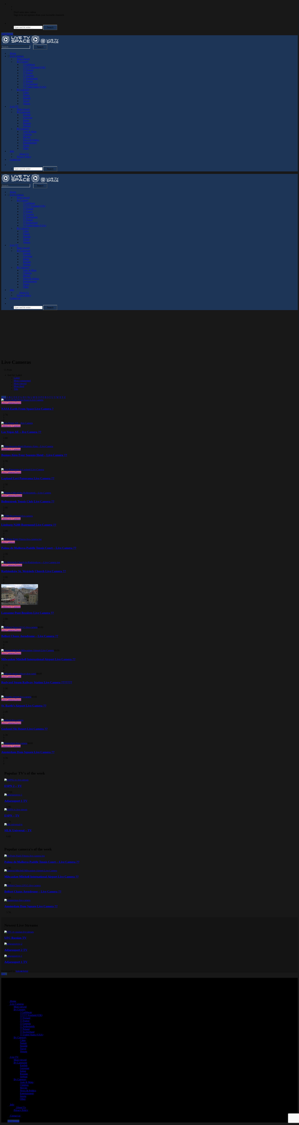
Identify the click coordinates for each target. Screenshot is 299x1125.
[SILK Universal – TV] (13, 824)
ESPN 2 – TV (13, 786)
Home (12, 53)
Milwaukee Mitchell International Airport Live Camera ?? (38, 659)
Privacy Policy (24, 156)
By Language (23, 112)
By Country (22, 61)
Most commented (22, 380)
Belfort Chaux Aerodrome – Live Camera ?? (29, 636)
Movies (26, 137)
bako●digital (22, 971)
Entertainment (30, 142)
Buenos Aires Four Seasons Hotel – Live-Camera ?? (34, 455)
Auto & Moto (29, 131)
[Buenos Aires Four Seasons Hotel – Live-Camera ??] (27, 446)
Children (27, 134)
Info (11, 151)
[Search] (8, 23)
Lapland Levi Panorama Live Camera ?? (27, 478)
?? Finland (28, 70)
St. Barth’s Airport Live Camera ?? (23, 705)
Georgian (27, 117)
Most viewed (23, 59)
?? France (28, 73)
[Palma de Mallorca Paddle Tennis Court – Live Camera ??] (21, 539)
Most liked (19, 386)
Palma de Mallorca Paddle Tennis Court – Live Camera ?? (38, 548)
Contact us (14, 159)
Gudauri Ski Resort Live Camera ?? (24, 728)
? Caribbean (29, 64)
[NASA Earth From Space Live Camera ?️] (22, 400)
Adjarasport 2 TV (15, 950)
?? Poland (28, 81)
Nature (26, 95)
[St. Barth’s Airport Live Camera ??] (16, 696)
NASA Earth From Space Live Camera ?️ (27, 408)
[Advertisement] (149, 334)
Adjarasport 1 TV (15, 800)
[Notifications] (8, 3)
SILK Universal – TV (18, 830)
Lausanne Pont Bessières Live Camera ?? (27, 612)
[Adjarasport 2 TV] (13, 944)
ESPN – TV (11, 815)
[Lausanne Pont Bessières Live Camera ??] (19, 604)
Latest (17, 378)
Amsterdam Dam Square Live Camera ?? (28, 752)
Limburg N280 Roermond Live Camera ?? (28, 524)
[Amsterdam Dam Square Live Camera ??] (14, 743)
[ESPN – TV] (15, 809)
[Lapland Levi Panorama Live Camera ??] (22, 469)
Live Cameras (16, 56)
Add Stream (7, 33)
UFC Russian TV (15, 937)
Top (3, 974)
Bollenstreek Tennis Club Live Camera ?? (27, 501)
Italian (26, 120)
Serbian (27, 126)
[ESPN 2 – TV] (16, 780)
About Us (24, 154)
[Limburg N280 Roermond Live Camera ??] (17, 516)
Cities (26, 92)
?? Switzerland (30, 84)
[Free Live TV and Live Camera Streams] (30, 43)
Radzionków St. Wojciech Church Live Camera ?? (33, 571)
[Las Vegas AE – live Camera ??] (17, 423)
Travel (26, 101)
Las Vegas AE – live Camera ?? (21, 432)
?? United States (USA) (34, 87)
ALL (3, 397)
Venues (26, 103)
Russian (27, 123)
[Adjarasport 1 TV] (13, 794)
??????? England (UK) (34, 67)
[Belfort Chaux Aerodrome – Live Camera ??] (19, 627)
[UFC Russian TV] (19, 932)
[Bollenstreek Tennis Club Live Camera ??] (26, 492)
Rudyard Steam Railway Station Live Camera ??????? (36, 682)
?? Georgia (28, 75)
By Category (23, 89)
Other (26, 148)
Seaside (27, 98)
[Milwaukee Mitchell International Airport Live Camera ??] (27, 650)
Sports (26, 145)
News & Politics (31, 140)
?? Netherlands (30, 78)
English (27, 115)
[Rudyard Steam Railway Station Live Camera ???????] (18, 673)
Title (16, 389)
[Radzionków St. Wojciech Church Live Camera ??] (30, 562)
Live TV (14, 106)
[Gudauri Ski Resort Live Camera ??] (12, 720)
